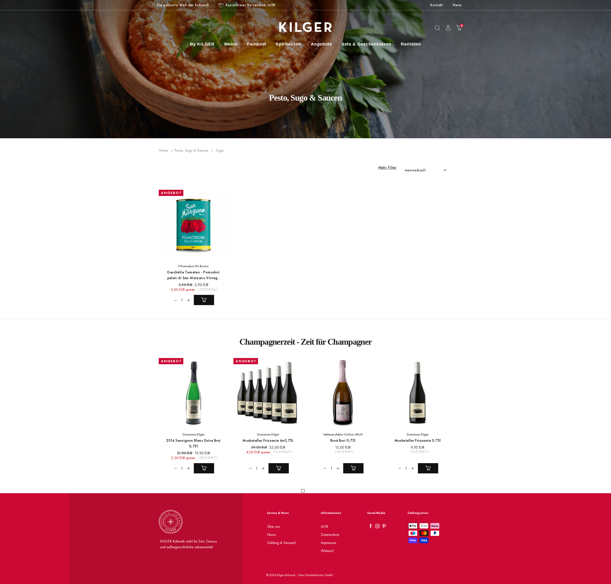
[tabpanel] (190, 419)
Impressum (328, 542)
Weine (231, 44)
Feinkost (256, 44)
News (457, 5)
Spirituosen (288, 44)
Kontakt (436, 5)
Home (163, 150)
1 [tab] (303, 490)
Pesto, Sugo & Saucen (191, 150)
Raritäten (411, 44)
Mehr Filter (387, 167)
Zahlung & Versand (281, 542)
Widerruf (327, 550)
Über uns (273, 526)
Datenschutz (330, 534)
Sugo (220, 150)
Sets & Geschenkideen (366, 44)
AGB (324, 526)
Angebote (321, 44)
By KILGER (202, 44)
